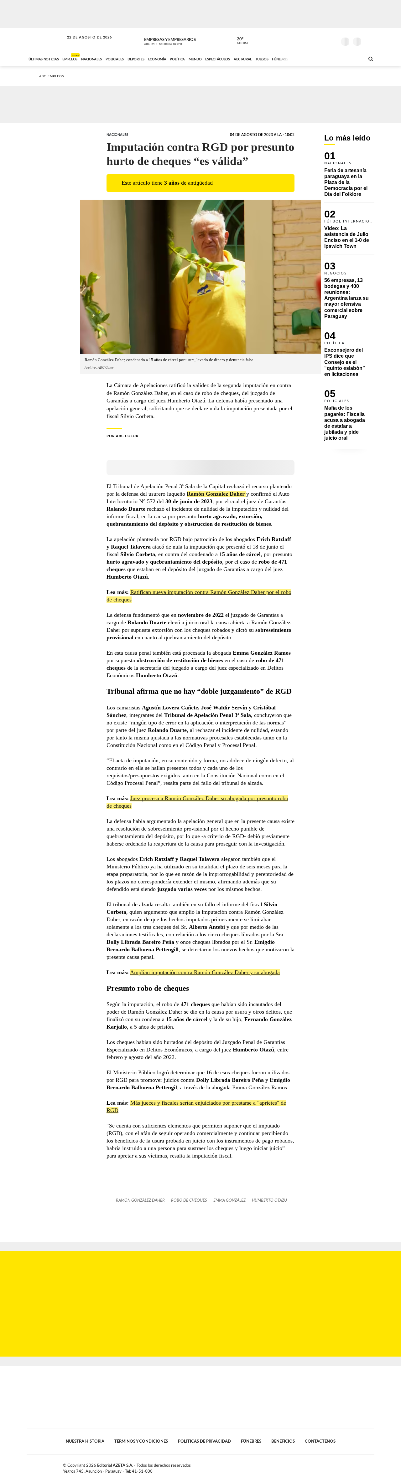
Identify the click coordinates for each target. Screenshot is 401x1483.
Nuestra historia (85, 1441)
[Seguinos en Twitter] (313, 40)
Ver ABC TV (175, 40)
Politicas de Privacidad (204, 1441)
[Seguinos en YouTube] (323, 40)
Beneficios (283, 1441)
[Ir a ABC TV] (309, 58)
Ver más (349, 177)
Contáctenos (320, 1441)
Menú (369, 41)
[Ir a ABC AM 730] (326, 58)
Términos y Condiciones (141, 1441)
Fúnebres (251, 1441)
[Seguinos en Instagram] (332, 40)
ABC (46, 40)
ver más (239, 41)
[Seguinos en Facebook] (304, 40)
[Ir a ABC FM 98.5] (351, 58)
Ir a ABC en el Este (83, 43)
